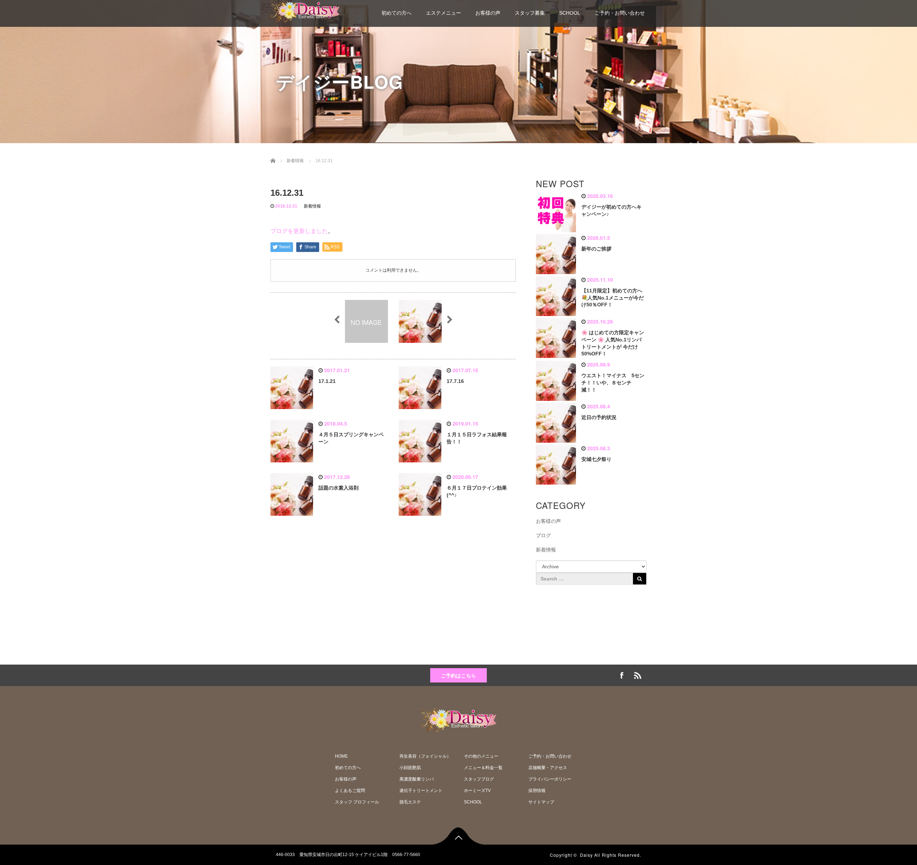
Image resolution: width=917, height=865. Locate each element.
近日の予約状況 (598, 417)
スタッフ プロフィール (357, 802)
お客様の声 (487, 13)
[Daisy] (305, 10)
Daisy (586, 855)
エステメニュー (443, 13)
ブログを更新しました (299, 231)
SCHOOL (569, 13)
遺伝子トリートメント (420, 790)
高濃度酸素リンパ (416, 779)
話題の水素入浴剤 (338, 488)
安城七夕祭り (596, 459)
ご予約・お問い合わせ (620, 13)
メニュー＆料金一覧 (483, 767)
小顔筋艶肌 (410, 767)
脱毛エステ (410, 802)
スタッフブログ (479, 779)
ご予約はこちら (458, 675)
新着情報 (312, 206)
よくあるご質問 (350, 790)
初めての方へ (396, 13)
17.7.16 (455, 381)
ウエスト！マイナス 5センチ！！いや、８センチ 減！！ (612, 383)
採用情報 (537, 790)
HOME (341, 756)
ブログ (543, 535)
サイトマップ (541, 802)
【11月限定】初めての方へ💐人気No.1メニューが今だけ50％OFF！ (612, 298)
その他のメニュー (481, 756)
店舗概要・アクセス (547, 767)
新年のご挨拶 (596, 249)
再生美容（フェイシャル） (425, 756)
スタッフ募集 (530, 13)
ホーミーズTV (477, 790)
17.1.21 (327, 381)
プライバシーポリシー (549, 779)
